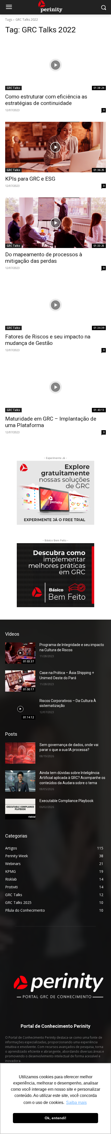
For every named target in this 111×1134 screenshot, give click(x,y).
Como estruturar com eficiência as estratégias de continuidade (46, 100)
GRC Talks (13, 88)
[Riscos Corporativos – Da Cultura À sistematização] (20, 709)
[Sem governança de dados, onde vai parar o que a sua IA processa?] (20, 753)
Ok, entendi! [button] (55, 1118)
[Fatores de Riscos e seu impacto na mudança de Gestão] (55, 305)
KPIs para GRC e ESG (30, 179)
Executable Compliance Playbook (66, 801)
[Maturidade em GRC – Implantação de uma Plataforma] (55, 387)
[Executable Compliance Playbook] (20, 809)
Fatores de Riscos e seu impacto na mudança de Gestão (47, 340)
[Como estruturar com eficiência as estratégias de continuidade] (55, 65)
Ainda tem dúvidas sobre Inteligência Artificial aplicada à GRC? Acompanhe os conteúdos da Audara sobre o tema (72, 778)
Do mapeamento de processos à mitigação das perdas (43, 257)
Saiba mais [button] (76, 1102)
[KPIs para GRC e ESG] (55, 147)
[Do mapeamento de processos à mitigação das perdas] (55, 222)
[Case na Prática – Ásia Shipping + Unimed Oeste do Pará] (20, 681)
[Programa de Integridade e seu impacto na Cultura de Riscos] (20, 653)
